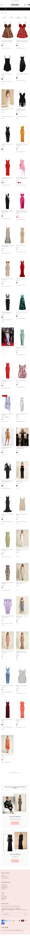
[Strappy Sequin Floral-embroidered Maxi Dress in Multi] (22, 640)
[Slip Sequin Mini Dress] (22, 370)
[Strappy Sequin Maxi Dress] (7, 675)
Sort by (12, 17)
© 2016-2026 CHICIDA (6, 930)
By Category (19, 17)
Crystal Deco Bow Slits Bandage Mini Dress (21, 109)
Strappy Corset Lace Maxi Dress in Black (21, 481)
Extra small (3, 81)
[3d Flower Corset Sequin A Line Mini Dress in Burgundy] (22, 30)
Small (2, 48)
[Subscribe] (25, 914)
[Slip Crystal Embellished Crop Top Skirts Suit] (7, 301)
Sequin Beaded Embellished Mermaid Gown (7, 246)
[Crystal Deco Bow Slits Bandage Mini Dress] (22, 98)
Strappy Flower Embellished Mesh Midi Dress (7, 616)
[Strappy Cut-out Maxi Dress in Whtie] (22, 539)
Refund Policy (4, 887)
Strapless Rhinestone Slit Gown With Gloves (21, 448)
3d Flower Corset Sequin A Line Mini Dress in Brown (7, 41)
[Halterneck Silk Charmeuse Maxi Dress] (22, 133)
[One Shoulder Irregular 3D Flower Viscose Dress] (22, 167)
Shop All (3, 895)
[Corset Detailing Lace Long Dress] (7, 98)
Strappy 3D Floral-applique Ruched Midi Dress (7, 481)
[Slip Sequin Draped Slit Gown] (22, 337)
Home (2, 13)
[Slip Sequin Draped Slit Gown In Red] (7, 370)
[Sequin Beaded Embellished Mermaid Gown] (7, 235)
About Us (3, 875)
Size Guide (3, 884)
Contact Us (3, 888)
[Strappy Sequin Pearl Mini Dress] (22, 675)
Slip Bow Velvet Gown (21, 278)
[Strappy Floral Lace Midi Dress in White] (22, 572)
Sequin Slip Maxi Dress (21, 245)
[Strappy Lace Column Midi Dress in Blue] (22, 605)
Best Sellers (4, 898)
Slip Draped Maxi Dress (6, 347)
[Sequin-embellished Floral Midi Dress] (7, 268)
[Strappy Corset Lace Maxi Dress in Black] (22, 470)
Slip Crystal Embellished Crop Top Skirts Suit (6, 313)
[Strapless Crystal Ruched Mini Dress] (7, 437)
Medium (5, 48)
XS (16, 556)
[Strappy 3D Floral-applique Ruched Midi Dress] (7, 470)
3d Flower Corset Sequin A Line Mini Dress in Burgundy (22, 41)
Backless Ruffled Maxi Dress (22, 73)
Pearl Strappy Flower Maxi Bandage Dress (7, 211)
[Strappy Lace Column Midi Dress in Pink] (7, 640)
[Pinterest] (3, 928)
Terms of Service (5, 878)
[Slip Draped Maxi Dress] (7, 337)
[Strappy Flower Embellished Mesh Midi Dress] (7, 605)
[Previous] (2, 9)
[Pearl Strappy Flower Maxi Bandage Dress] (7, 200)
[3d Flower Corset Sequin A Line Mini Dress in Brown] (7, 30)
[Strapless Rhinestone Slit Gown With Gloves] (22, 437)
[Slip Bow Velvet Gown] (22, 268)
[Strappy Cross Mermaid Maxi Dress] (7, 503)
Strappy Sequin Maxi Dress (7, 685)
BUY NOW (15, 860)
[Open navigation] (2, 5)
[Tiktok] (7, 928)
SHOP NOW (15, 823)
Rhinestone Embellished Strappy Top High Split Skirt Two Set (22, 212)
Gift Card (3, 899)
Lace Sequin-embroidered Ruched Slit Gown (7, 178)
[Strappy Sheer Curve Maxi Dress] (7, 709)
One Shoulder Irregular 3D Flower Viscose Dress (21, 178)
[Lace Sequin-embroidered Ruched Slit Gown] (7, 167)
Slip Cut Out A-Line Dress (21, 312)
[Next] (27, 9)
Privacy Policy (4, 876)
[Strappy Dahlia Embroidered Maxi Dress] (7, 572)
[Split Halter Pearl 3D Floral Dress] (22, 403)
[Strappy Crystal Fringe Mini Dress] (22, 503)
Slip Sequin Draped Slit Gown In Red (6, 381)
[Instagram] (5, 928)
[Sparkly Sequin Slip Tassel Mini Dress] (7, 403)
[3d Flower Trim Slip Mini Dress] (7, 63)
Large (9, 48)
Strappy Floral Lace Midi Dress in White (21, 583)
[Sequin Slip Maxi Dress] (22, 235)
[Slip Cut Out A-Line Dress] (22, 301)
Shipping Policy (4, 886)
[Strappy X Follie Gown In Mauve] (22, 709)
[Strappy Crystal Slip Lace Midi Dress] (7, 539)
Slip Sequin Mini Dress (21, 380)
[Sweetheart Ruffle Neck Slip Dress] (7, 744)
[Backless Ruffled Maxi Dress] (22, 63)
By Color (25, 17)
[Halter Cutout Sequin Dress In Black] (7, 133)
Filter (5, 17)
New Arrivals (4, 896)
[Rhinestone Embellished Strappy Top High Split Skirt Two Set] (22, 200)
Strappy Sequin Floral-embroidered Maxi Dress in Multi (22, 652)
